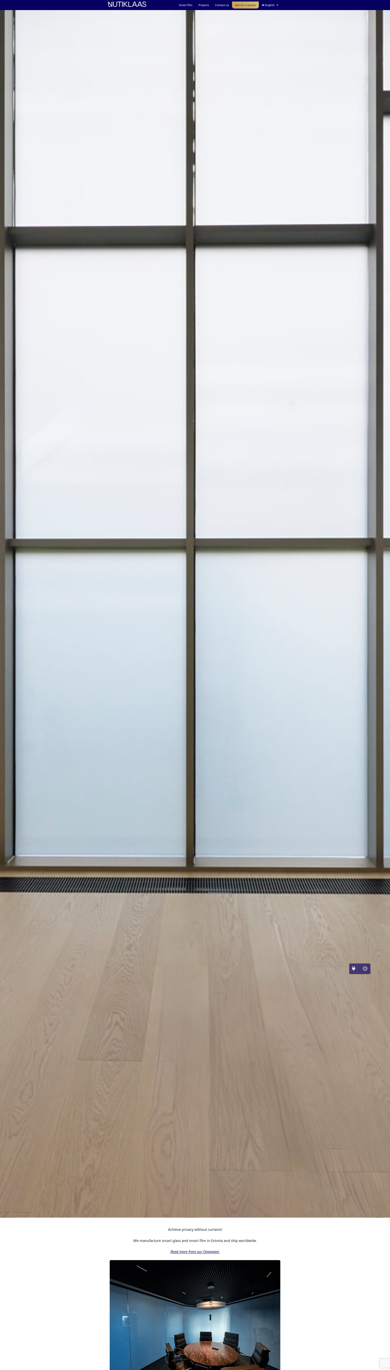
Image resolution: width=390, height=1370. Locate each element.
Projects (204, 5)
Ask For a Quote (245, 5)
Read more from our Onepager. (195, 1251)
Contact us (222, 5)
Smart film (185, 5)
